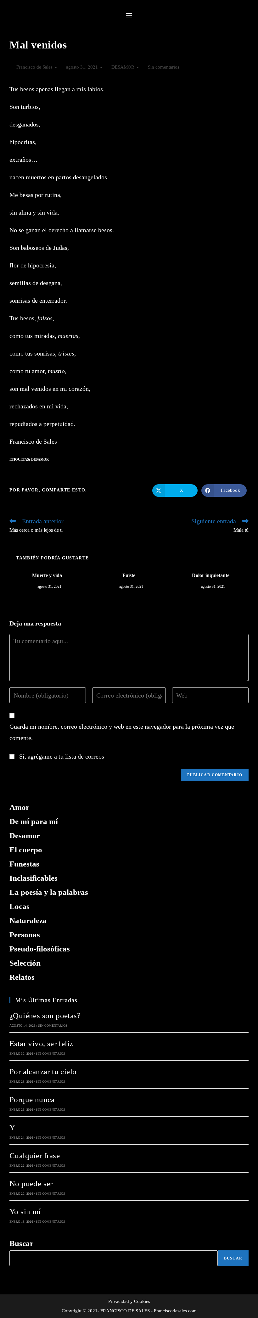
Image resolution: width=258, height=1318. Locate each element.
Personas (24, 934)
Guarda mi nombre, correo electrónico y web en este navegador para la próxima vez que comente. (121, 732)
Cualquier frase (34, 1155)
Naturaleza (28, 920)
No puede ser (31, 1183)
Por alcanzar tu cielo (42, 1071)
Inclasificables (33, 878)
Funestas (24, 864)
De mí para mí (33, 821)
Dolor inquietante (210, 575)
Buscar (21, 1243)
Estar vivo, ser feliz (41, 1043)
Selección (25, 963)
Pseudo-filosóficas (39, 949)
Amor (19, 807)
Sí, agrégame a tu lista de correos (61, 756)
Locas (19, 906)
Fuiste (128, 575)
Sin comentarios (163, 67)
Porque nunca (32, 1099)
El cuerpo (25, 849)
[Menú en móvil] (129, 16)
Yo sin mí (25, 1211)
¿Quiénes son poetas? (45, 1015)
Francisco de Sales (34, 67)
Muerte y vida (47, 575)
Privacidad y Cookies (129, 1301)
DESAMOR (122, 67)
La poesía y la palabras (48, 892)
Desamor (40, 459)
